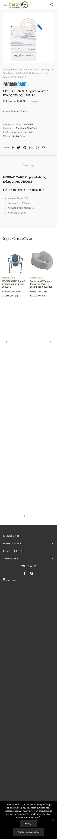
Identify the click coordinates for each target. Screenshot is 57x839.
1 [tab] (24, 516)
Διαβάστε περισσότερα (28, 832)
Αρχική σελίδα (10, 69)
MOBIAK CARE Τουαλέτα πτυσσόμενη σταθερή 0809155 (14, 284)
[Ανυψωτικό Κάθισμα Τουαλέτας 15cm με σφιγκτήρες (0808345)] (42, 260)
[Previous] (6, 342)
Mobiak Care (18, 136)
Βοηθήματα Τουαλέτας (26, 128)
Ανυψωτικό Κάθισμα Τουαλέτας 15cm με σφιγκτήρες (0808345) (41, 284)
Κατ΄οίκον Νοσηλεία (29, 69)
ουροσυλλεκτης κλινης (23, 132)
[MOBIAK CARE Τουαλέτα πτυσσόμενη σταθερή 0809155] (14, 260)
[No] (53, 819)
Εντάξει (28, 823)
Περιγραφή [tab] (28, 165)
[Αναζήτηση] (52, 5)
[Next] (51, 342)
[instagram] (32, 573)
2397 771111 (23, 101)
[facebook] (24, 573)
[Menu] (5, 5)
